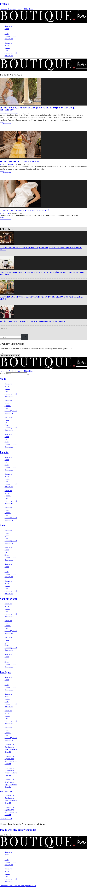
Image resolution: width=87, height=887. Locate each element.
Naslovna (8, 26)
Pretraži (4, 3)
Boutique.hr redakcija (9, 113)
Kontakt (8, 752)
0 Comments (5, 123)
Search (2, 374)
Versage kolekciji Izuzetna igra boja (19, 161)
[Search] (24, 337)
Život (6, 34)
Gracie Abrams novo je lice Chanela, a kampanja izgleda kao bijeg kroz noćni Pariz (41, 249)
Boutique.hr (5, 213)
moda (2, 122)
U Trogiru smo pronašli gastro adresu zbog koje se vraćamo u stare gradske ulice (41, 298)
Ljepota (8, 31)
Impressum (9, 744)
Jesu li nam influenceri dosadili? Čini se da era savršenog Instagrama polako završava (42, 273)
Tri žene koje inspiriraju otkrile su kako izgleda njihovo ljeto (34, 321)
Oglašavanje (9, 747)
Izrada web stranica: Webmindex (18, 829)
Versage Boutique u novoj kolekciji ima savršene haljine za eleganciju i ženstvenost (38, 109)
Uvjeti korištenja (11, 749)
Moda (7, 29)
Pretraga (3, 329)
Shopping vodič (11, 36)
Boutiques (9, 39)
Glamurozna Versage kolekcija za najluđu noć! (25, 210)
